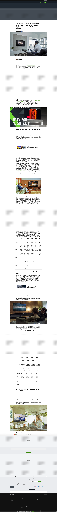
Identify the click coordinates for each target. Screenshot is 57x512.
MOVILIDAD (26, 2)
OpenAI (42, 19)
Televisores (20, 434)
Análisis (17, 480)
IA (40, 19)
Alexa (32, 434)
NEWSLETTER (34, 2)
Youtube (45, 2)
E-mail (15, 434)
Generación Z (28, 19)
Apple (11, 483)
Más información (33, 511)
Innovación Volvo (29, 8)
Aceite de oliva (32, 19)
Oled (24, 434)
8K (28, 434)
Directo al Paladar (28, 497)
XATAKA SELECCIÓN (17, 2)
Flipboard (14, 434)
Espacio (24, 480)
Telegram (43, 2)
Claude (28, 476)
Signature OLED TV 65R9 (31, 65)
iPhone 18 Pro (38, 476)
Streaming (11, 480)
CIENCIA (23, 2)
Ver (29, 452)
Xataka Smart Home (11, 500)
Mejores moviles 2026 (17, 476)
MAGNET (30, 2)
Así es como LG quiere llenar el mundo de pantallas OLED (32, 147)
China (15, 19)
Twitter (46, 2)
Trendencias (38, 497)
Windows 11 (24, 484)
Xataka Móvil (11, 498)
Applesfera (11, 499)
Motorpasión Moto (34, 498)
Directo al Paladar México (28, 506)
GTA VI (38, 19)
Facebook (21, 31)
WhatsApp (40, 2)
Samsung (18, 483)
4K (30, 434)
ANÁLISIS (13, 2)
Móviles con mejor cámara (33, 476)
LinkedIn (42, 486)
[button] (20, 59)
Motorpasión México (33, 506)
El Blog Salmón (44, 497)
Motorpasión (33, 497)
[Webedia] (45, 0)
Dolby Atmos (35, 434)
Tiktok (43, 486)
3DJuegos (17, 497)
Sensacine (22, 497)
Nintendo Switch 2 (19, 19)
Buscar (45, 492)
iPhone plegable (22, 476)
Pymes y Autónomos (44, 498)
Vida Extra (17, 498)
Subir (45, 494)
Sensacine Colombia (22, 507)
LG (22, 434)
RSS (39, 486)
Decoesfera (38, 498)
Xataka (11, 497)
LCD (26, 434)
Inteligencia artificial (25, 483)
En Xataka (28, 146)
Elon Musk (23, 19)
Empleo (17, 484)
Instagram (44, 2)
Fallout (25, 19)
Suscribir (40, 481)
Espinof (22, 498)
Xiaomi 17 (36, 19)
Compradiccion (38, 499)
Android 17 (26, 476)
